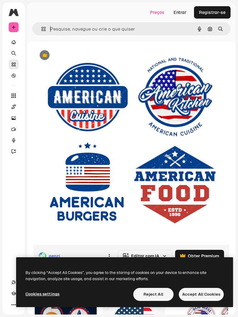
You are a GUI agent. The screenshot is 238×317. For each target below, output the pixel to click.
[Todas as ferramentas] (14, 96)
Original (73, 56)
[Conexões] (14, 282)
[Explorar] (14, 75)
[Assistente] (14, 151)
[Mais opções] (109, 256)
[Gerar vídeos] (14, 129)
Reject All (153, 294)
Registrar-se (212, 12)
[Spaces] (14, 107)
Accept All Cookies (201, 294)
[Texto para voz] (14, 140)
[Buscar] (14, 53)
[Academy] (14, 293)
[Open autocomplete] (41, 29)
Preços (157, 12)
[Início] (14, 42)
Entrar (180, 12)
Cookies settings (42, 294)
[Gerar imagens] (14, 118)
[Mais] (14, 305)
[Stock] (14, 64)
